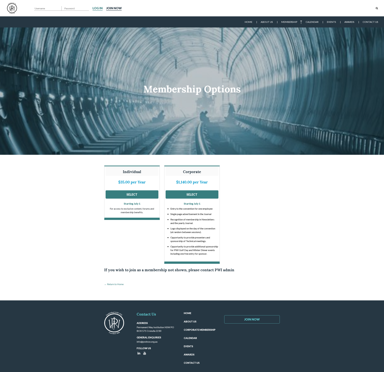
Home (248, 21)
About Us (267, 21)
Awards (349, 21)
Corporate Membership (199, 329)
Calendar (312, 21)
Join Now (114, 8)
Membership (289, 21)
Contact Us (370, 21)
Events (331, 21)
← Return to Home (114, 284)
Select (131, 194)
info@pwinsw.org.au (147, 341)
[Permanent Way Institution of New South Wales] (12, 8)
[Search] (377, 8)
